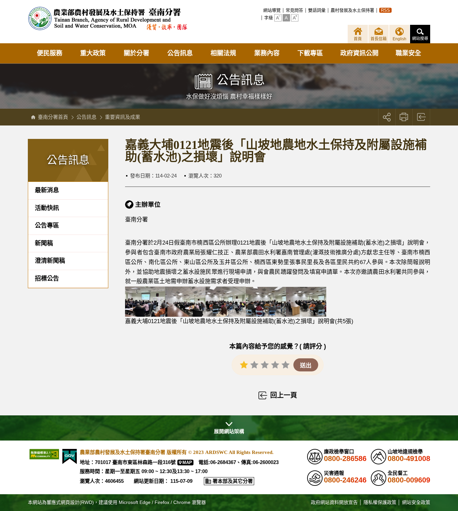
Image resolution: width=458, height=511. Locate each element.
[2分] (254, 364)
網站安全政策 (416, 502)
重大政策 (93, 53)
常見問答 (294, 10)
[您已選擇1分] (244, 364)
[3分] (265, 364)
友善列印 (404, 117)
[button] (278, 17)
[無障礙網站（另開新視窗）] (44, 454)
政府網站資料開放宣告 (334, 502)
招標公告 (47, 278)
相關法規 (223, 53)
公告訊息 (180, 53)
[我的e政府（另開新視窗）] (69, 456)
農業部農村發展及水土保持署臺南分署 (107, 18)
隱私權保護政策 (379, 502)
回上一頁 (421, 117)
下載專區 (310, 53)
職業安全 (408, 53)
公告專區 (47, 225)
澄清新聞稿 (50, 260)
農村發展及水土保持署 (352, 10)
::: (261, 10)
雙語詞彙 (317, 10)
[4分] (275, 364)
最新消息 (47, 190)
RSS (385, 10)
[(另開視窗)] (145, 301)
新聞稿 (44, 243)
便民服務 (49, 53)
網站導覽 (272, 10)
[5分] (285, 364)
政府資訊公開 (359, 53)
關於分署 (136, 53)
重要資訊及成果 (122, 117)
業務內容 (267, 53)
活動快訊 (47, 208)
